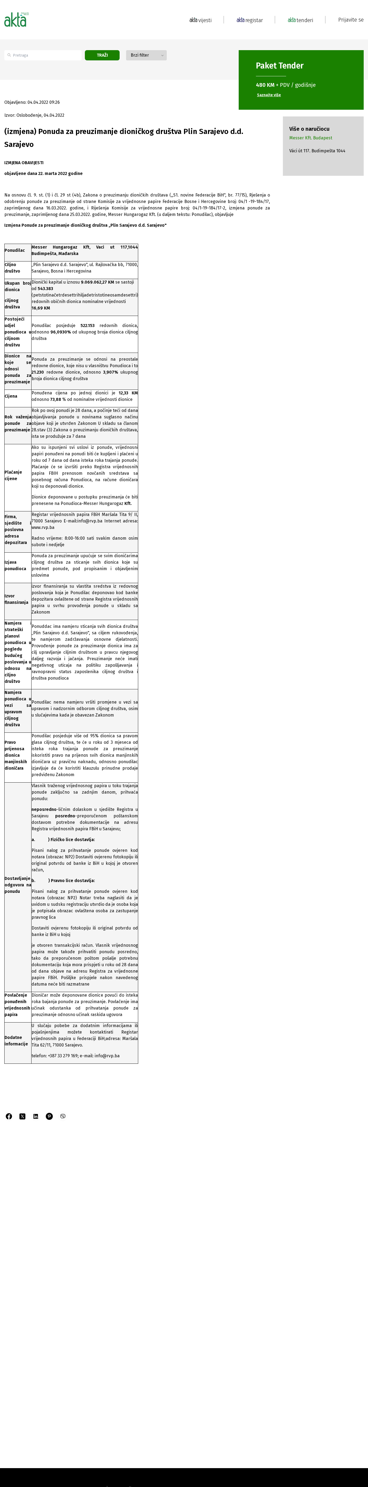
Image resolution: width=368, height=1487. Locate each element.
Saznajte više (269, 95)
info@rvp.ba (90, 521)
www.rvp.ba (43, 527)
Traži (102, 55)
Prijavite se (351, 19)
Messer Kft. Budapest (310, 137)
